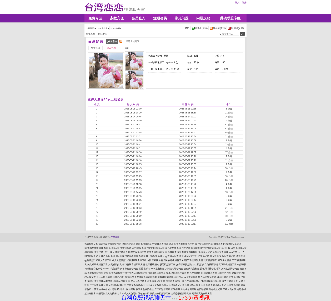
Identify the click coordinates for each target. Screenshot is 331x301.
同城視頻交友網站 (232, 243)
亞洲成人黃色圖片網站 (157, 285)
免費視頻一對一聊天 (104, 252)
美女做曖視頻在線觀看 (127, 256)
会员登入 (138, 18)
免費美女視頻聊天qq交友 (224, 252)
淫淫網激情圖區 (162, 289)
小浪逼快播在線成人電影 (104, 289)
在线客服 (115, 237)
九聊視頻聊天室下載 (136, 260)
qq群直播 (218, 243)
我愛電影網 (125, 248)
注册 (244, 2)
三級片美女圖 (229, 289)
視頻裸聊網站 (128, 243)
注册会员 (160, 18)
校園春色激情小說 (145, 289)
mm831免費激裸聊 (93, 248)
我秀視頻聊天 (210, 260)
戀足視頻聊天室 (144, 243)
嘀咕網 (174, 289)
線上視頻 (173, 243)
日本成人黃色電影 (128, 293)
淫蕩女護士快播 (197, 285)
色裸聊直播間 (174, 252)
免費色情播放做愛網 (216, 285)
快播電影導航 (233, 285)
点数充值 (117, 18)
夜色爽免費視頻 (173, 248)
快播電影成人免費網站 (107, 293)
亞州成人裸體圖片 (126, 289)
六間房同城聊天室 (155, 248)
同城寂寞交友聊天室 (202, 293)
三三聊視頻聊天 (97, 285)
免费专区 (95, 18)
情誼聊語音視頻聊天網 (110, 243)
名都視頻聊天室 (111, 248)
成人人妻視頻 (119, 260)
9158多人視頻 (224, 260)
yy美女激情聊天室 (211, 248)
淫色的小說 (143, 293)
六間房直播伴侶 (155, 260)
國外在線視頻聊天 (172, 260)
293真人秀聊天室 (102, 260)
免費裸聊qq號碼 (147, 256)
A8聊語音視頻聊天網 (192, 260)
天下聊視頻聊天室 (204, 243)
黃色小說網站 (215, 289)
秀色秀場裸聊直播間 (192, 248)
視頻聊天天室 (205, 252)
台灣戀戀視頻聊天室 (181, 293)
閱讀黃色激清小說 (136, 285)
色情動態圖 (202, 289)
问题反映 (203, 18)
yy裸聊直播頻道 (160, 243)
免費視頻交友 (224, 237)
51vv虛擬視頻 (139, 248)
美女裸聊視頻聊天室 (97, 264)
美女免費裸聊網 (186, 243)
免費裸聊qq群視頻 (103, 281)
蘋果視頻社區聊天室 (157, 252)
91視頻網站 (203, 256)
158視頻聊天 (121, 252)
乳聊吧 (102, 256)
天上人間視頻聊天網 (107, 277)
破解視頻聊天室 (239, 248)
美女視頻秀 (215, 256)
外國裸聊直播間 (190, 252)
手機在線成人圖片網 (179, 285)
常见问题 (182, 18)
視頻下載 (225, 248)
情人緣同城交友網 (188, 256)
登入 (237, 2)
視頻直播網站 (228, 256)
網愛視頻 (88, 252)
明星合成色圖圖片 (187, 289)
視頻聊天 (159, 256)
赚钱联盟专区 (230, 18)
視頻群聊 (110, 256)
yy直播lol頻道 (172, 256)
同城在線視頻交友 (137, 252)
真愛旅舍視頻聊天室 (160, 293)
